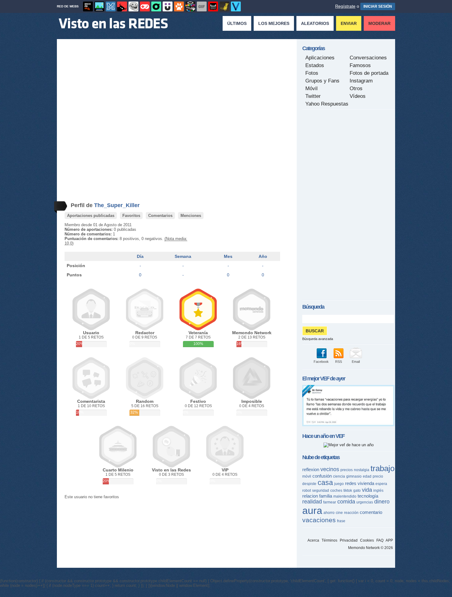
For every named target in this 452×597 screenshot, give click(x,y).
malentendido (344, 496)
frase (341, 521)
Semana (183, 256)
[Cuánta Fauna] (179, 6)
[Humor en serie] (167, 6)
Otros (356, 88)
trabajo (383, 468)
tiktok (347, 490)
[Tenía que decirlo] (213, 6)
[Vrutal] (145, 6)
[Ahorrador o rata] (224, 6)
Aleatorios (315, 23)
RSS (338, 361)
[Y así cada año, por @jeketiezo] (348, 425)
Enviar (349, 23)
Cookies (367, 540)
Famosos (360, 65)
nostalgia (361, 470)
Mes (228, 256)
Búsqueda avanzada (317, 339)
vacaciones (319, 519)
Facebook (321, 361)
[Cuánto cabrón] (133, 6)
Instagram (361, 81)
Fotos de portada (369, 73)
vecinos (329, 469)
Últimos (237, 23)
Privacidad (349, 540)
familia (325, 496)
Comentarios (160, 215)
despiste (309, 484)
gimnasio (354, 476)
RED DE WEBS (68, 6)
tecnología (368, 496)
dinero (382, 502)
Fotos (311, 73)
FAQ (379, 540)
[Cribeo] (156, 6)
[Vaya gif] (202, 6)
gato (357, 490)
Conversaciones (368, 58)
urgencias (364, 502)
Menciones (190, 215)
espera (381, 484)
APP (389, 540)
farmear (329, 502)
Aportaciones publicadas (90, 215)
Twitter (313, 96)
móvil (306, 476)
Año (263, 256)
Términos (329, 540)
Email (356, 361)
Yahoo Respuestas (326, 104)
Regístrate (345, 6)
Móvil (311, 88)
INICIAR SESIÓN (377, 6)
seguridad (320, 490)
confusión (322, 476)
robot (306, 490)
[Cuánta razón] (99, 6)
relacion (310, 496)
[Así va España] (122, 6)
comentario (371, 512)
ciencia (339, 476)
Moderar (379, 23)
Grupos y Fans (322, 81)
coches (336, 490)
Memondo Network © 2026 (370, 548)
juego (339, 484)
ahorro (329, 513)
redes (350, 483)
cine (339, 513)
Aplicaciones (320, 58)
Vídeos (358, 96)
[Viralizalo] (236, 6)
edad (367, 476)
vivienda (366, 483)
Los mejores (273, 23)
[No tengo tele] (190, 6)
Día (140, 256)
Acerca (313, 540)
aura (312, 510)
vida (367, 490)
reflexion (310, 469)
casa (325, 483)
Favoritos (131, 215)
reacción (351, 513)
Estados (314, 65)
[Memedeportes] (111, 6)
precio (378, 476)
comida (346, 502)
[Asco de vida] (88, 6)
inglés (378, 490)
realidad (312, 502)
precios (346, 470)
